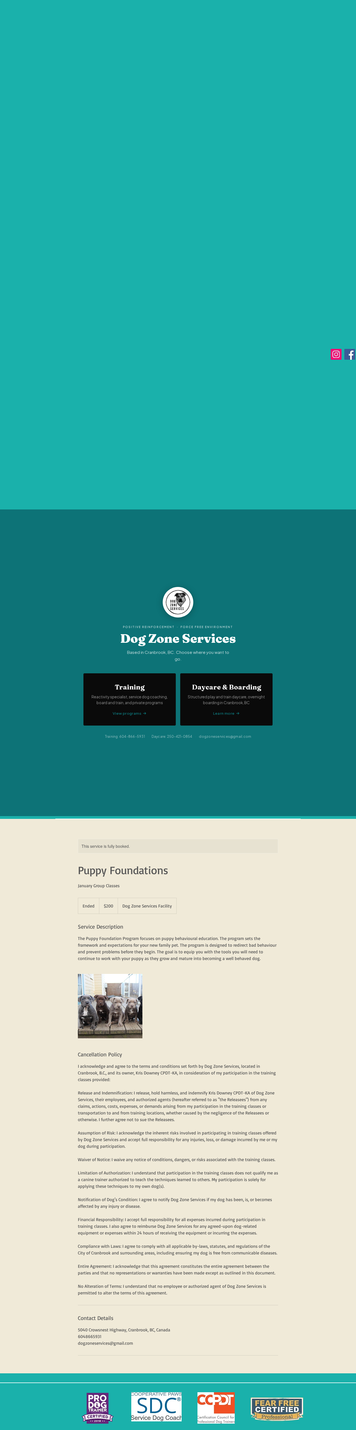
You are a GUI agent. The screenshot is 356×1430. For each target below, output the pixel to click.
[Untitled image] (110, 1006)
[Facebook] (349, 354)
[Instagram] (336, 354)
